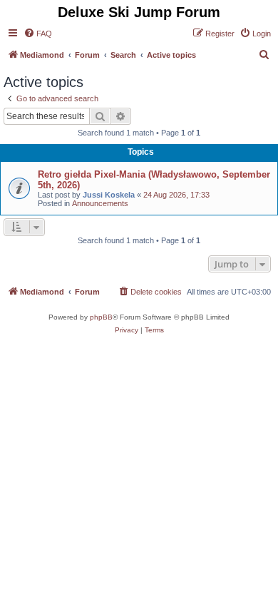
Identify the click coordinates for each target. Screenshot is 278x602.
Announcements (100, 203)
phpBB (101, 317)
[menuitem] (38, 33)
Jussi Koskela (109, 194)
